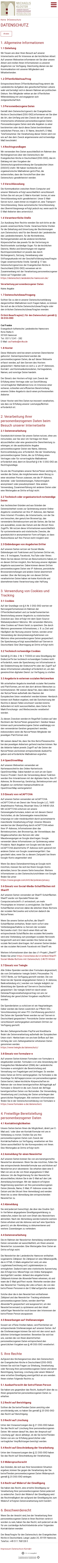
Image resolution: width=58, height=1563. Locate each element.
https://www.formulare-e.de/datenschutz (21, 1104)
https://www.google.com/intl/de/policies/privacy (25, 880)
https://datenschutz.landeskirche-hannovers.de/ (24, 278)
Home (3, 20)
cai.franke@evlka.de (18, 341)
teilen (7, 34)
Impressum (6, 1549)
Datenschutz (15, 20)
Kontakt (27, 1549)
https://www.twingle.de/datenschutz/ (19, 1047)
